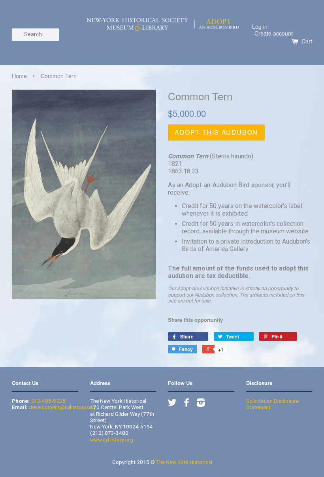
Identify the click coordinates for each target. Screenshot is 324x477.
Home (19, 75)
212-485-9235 (48, 401)
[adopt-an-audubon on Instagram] (200, 404)
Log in (259, 26)
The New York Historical (184, 462)
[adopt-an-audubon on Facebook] (186, 404)
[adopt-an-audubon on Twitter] (172, 404)
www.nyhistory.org (111, 439)
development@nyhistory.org (62, 407)
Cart (306, 41)
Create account (273, 33)
